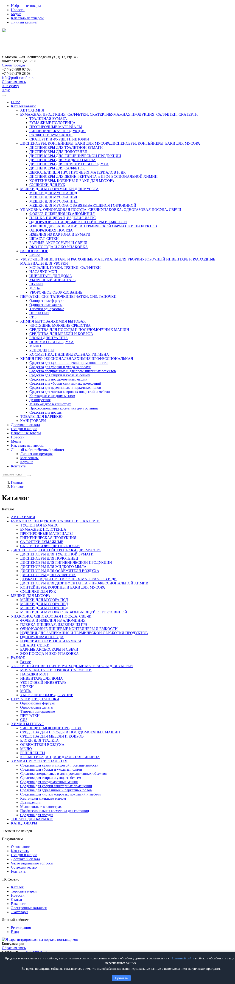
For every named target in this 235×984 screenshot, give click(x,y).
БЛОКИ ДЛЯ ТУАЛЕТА (48, 338)
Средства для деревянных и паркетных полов (65, 387)
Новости (18, 10)
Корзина (26, 462)
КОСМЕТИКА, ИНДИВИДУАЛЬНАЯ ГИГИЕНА (69, 354)
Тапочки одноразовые (46, 309)
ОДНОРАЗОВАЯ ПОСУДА (51, 230)
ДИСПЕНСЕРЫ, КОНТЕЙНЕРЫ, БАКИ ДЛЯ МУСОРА (65, 143)
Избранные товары (26, 6)
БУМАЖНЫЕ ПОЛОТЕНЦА (52, 123)
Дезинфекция (39, 400)
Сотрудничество (24, 867)
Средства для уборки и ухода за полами (60, 367)
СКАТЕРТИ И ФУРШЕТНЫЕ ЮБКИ (59, 139)
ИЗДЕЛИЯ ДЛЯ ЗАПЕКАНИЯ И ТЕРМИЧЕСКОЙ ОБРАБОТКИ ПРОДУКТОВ (93, 226)
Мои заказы (29, 458)
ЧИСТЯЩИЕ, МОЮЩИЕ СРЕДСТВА (60, 325)
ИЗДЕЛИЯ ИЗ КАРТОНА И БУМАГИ (59, 234)
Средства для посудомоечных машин (58, 379)
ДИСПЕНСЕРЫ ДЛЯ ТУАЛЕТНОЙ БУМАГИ (66, 147)
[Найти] (29, 475)
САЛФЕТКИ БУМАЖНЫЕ (51, 135)
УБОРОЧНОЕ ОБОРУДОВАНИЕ (55, 292)
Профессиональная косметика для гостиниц (63, 408)
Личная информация (36, 454)
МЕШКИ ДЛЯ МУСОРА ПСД (53, 193)
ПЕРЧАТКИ (39, 313)
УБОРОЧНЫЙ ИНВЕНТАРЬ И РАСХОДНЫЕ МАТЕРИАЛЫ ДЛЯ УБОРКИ (81, 259)
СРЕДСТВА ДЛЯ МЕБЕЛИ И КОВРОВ (61, 334)
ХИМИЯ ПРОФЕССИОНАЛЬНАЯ (48, 358)
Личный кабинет (24, 22)
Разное (34, 255)
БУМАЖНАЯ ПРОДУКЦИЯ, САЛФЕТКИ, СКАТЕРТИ (64, 114)
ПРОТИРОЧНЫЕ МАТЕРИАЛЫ (55, 127)
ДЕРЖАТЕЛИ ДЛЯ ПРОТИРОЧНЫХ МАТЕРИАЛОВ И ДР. (77, 172)
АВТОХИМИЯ (32, 110)
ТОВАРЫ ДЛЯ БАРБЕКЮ (41, 416)
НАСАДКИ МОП (43, 272)
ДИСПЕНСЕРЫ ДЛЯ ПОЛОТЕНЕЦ (58, 152)
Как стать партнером (27, 18)
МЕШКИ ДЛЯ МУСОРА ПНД (53, 201)
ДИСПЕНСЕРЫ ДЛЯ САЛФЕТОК (57, 168)
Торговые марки (24, 891)
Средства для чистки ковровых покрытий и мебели (69, 392)
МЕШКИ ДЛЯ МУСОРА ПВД (53, 197)
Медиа (16, 14)
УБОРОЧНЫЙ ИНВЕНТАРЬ (52, 280)
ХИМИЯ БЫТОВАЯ (36, 321)
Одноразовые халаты (45, 305)
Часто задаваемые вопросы (32, 863)
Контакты (18, 466)
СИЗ (32, 317)
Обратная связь (14, 82)
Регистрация (21, 928)
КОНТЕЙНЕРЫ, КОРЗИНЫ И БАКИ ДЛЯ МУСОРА (71, 181)
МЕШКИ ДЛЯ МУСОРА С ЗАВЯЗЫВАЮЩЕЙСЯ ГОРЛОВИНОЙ (82, 205)
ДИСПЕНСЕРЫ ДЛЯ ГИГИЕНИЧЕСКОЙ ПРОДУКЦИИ (75, 156)
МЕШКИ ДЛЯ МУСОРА (39, 189)
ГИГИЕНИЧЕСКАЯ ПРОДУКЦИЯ (57, 131)
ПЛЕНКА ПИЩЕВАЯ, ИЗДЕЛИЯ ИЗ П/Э (62, 218)
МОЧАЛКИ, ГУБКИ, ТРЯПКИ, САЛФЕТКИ (65, 267)
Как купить (20, 851)
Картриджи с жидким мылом (52, 396)
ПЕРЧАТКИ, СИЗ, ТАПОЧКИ (44, 296)
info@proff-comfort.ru (18, 78)
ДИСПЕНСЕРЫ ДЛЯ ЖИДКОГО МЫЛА (62, 160)
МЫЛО (35, 346)
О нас (15, 102)
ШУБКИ (36, 284)
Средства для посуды (45, 412)
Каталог (17, 106)
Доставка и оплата (25, 425)
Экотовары (19, 912)
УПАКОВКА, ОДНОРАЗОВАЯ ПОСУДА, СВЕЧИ (60, 210)
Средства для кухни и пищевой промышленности (68, 363)
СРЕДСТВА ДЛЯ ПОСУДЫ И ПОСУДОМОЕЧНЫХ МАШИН (79, 330)
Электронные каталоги (29, 908)
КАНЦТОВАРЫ (33, 421)
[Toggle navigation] (4, 95)
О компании (20, 847)
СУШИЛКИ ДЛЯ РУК (47, 185)
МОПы (35, 288)
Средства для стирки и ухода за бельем (59, 375)
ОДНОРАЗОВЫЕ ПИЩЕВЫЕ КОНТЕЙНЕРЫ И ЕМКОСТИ (78, 222)
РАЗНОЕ (27, 251)
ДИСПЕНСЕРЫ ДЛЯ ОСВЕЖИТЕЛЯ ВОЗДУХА (69, 164)
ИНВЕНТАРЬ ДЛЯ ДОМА (50, 276)
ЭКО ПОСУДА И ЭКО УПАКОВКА (58, 247)
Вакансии (18, 904)
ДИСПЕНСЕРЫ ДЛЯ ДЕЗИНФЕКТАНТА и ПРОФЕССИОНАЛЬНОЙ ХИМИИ (93, 176)
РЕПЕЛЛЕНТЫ (41, 350)
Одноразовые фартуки (46, 301)
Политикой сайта (182, 958)
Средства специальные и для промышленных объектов (72, 371)
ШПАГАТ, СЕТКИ (44, 238)
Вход (15, 932)
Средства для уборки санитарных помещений (65, 383)
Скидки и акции (24, 429)
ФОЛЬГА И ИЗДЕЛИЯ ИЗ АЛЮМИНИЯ (62, 214)
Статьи (16, 899)
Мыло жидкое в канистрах (50, 404)
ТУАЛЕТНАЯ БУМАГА (48, 118)
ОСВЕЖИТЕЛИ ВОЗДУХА (51, 342)
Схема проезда (13, 65)
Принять (121, 978)
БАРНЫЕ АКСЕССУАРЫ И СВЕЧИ (58, 243)
